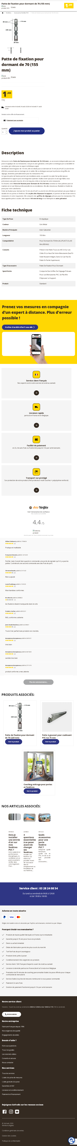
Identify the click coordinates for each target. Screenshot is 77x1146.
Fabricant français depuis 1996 (13, 1026)
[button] (20, 120)
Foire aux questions (9, 1046)
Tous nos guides (8, 1050)
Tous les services (8, 1073)
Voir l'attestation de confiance (38, 512)
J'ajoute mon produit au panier (27, 131)
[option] (11, 50)
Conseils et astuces (9, 1058)
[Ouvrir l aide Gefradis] (71, 1140)
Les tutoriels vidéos (9, 1054)
